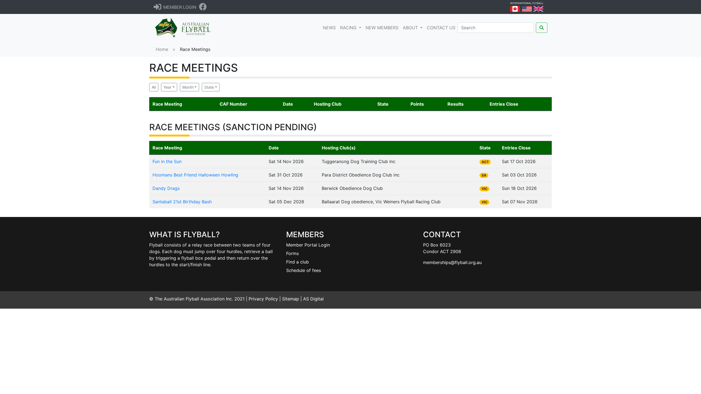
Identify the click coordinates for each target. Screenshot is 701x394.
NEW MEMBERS (382, 27)
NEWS (330, 27)
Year (167, 87)
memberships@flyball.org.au (452, 262)
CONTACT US (441, 27)
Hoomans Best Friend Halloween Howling (195, 175)
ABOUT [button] (411, 27)
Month (188, 87)
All (154, 87)
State (209, 87)
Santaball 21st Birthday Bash (182, 201)
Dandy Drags (166, 188)
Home (162, 49)
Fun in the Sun (167, 161)
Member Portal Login (308, 245)
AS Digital (313, 299)
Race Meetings (195, 49)
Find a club (297, 262)
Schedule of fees (303, 270)
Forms (292, 253)
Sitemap (290, 299)
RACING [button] (349, 27)
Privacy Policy (263, 299)
